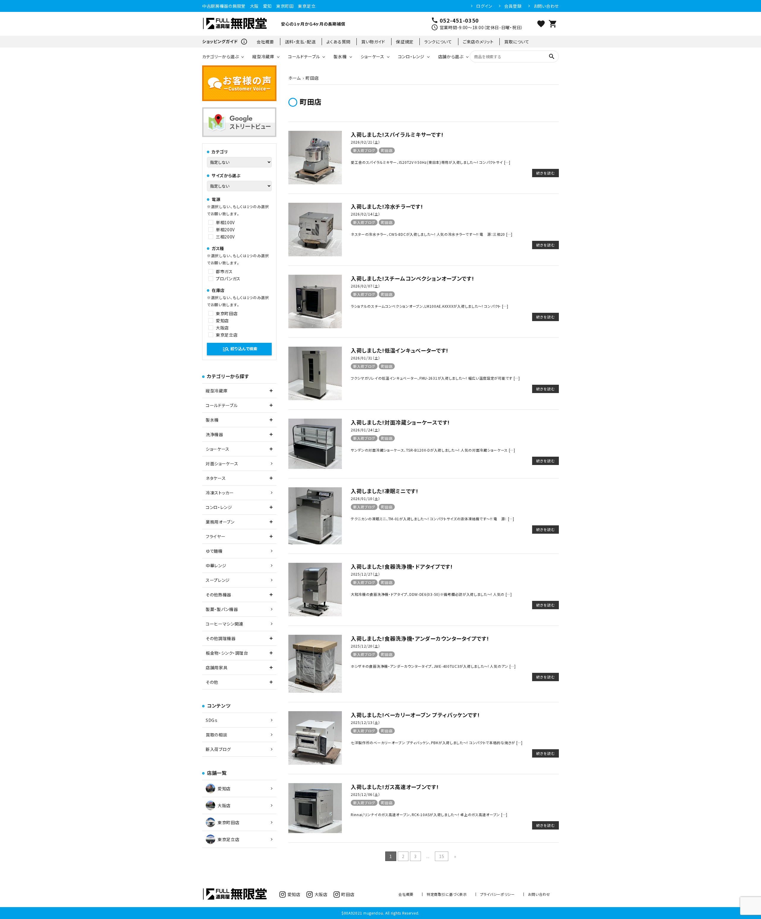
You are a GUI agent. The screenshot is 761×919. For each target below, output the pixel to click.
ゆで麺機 (214, 551)
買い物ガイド (373, 42)
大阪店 (222, 328)
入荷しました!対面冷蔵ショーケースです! (400, 422)
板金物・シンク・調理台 (227, 653)
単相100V (225, 222)
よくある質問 (338, 42)
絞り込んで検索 (239, 349)
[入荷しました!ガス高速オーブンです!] (315, 831)
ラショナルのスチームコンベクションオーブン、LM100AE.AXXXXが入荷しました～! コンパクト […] (429, 306)
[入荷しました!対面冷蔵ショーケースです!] (315, 467)
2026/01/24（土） (365, 429)
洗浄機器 (214, 434)
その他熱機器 (218, 595)
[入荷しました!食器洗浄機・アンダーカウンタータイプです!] (315, 691)
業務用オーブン (220, 522)
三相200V (225, 237)
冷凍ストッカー (220, 493)
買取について (516, 42)
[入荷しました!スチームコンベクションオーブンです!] (315, 326)
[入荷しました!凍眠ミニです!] (315, 543)
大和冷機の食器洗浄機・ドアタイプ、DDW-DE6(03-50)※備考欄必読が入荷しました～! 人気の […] (431, 594)
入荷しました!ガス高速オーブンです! (395, 787)
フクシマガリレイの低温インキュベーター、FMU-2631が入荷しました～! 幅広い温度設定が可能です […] (435, 378)
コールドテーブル (304, 56)
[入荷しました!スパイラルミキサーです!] (315, 183)
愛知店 (222, 320)
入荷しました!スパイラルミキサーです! (397, 134)
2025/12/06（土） (365, 794)
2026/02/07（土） (365, 285)
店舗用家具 (217, 667)
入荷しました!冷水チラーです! (387, 206)
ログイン (484, 6)
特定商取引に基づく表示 (447, 894)
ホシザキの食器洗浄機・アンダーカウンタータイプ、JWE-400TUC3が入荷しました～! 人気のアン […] (433, 666)
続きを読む (545, 172)
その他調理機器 (221, 638)
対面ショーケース (222, 463)
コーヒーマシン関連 (224, 624)
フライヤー (216, 536)
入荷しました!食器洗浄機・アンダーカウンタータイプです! (420, 638)
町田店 (386, 150)
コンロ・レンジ (411, 56)
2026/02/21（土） (365, 141)
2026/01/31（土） (365, 357)
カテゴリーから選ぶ (220, 56)
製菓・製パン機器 (222, 609)
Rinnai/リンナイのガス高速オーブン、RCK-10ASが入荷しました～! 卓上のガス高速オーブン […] (429, 814)
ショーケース (372, 56)
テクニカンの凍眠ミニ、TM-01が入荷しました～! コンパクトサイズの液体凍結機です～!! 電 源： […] (432, 518)
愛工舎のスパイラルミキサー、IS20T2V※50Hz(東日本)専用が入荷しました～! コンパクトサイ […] (430, 162)
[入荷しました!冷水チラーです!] (315, 254)
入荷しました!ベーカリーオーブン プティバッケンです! (415, 715)
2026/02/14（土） (365, 213)
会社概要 (265, 42)
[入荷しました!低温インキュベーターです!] (315, 398)
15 (441, 856)
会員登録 (513, 6)
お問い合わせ (546, 6)
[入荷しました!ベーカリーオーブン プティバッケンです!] (315, 763)
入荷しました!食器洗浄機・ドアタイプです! (402, 566)
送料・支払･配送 (300, 42)
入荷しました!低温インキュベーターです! (399, 350)
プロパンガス (228, 279)
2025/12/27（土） (365, 573)
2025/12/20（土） (365, 645)
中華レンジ (216, 565)
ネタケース (216, 478)
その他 (212, 682)
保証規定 (404, 42)
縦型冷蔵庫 (263, 56)
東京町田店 (227, 313)
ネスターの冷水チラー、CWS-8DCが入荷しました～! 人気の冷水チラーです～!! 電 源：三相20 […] (431, 234)
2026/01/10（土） (365, 498)
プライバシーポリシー (497, 894)
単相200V (225, 230)
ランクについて (438, 42)
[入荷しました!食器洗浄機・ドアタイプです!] (315, 615)
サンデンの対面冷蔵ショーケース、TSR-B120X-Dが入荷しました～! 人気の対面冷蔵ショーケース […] (433, 450)
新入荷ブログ (364, 150)
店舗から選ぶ (450, 56)
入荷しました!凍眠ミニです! (384, 491)
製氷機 (340, 56)
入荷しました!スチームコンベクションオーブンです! (412, 278)
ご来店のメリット (478, 42)
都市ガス (224, 271)
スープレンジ (218, 580)
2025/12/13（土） (365, 722)
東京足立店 (227, 335)
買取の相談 (216, 735)
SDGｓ (212, 720)
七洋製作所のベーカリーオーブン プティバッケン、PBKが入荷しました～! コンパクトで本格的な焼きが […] (437, 742)
